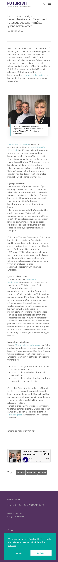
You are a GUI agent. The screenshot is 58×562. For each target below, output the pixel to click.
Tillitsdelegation (15, 414)
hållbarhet (31, 472)
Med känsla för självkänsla (27, 345)
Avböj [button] (19, 553)
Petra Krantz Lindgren (35, 75)
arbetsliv (21, 472)
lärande (42, 472)
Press (10, 530)
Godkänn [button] (41, 553)
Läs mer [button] (12, 545)
